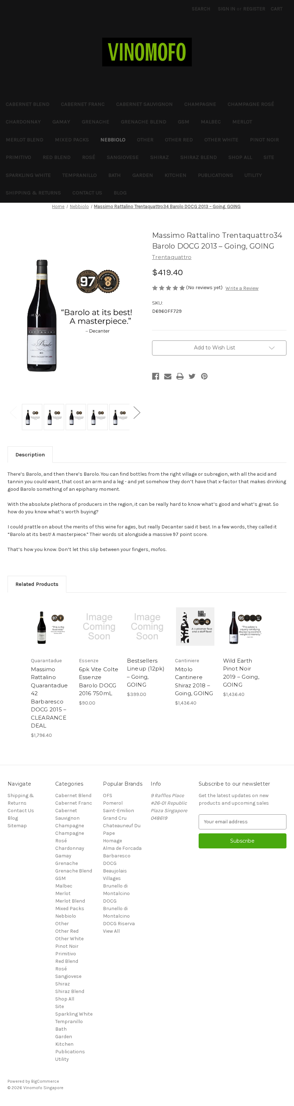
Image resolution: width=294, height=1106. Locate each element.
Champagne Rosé (251, 104)
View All (111, 931)
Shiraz (159, 157)
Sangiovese (123, 157)
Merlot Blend (24, 139)
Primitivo (18, 157)
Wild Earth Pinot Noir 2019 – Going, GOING (241, 672)
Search (201, 9)
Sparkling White (28, 175)
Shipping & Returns (33, 192)
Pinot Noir (264, 139)
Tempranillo (79, 175)
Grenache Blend (143, 121)
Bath (114, 175)
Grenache (95, 121)
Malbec (211, 121)
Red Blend (57, 157)
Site (269, 157)
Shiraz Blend (198, 157)
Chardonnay (23, 121)
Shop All (240, 157)
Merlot (242, 121)
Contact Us (87, 192)
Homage (112, 841)
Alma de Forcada (122, 848)
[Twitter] (192, 376)
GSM (183, 121)
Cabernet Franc (83, 104)
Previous (13, 412)
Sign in (226, 9)
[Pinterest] (204, 376)
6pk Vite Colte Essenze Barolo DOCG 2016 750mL (99, 681)
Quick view (51, 626)
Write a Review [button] (242, 288)
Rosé (88, 157)
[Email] (167, 376)
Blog (120, 192)
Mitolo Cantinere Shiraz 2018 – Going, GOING (194, 681)
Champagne (200, 104)
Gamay (61, 121)
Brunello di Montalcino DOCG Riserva (119, 916)
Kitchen (175, 175)
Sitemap (17, 826)
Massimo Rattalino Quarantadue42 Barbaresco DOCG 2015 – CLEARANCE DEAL (49, 697)
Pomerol (113, 803)
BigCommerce (45, 1081)
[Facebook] (155, 376)
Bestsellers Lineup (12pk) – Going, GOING (146, 672)
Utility (253, 175)
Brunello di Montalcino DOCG (116, 893)
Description (30, 454)
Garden (142, 175)
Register (254, 9)
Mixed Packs (72, 139)
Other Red (179, 139)
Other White (221, 139)
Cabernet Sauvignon (144, 104)
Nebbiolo (112, 139)
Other (145, 139)
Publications (215, 175)
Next (136, 412)
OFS (107, 795)
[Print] (180, 376)
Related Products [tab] (36, 584)
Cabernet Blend (27, 104)
